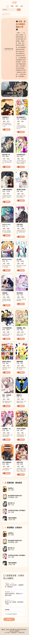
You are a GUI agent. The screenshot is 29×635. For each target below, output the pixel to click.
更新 (12, 6)
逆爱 (14, 2)
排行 (17, 6)
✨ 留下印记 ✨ (9, 619)
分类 (21, 6)
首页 (7, 6)
